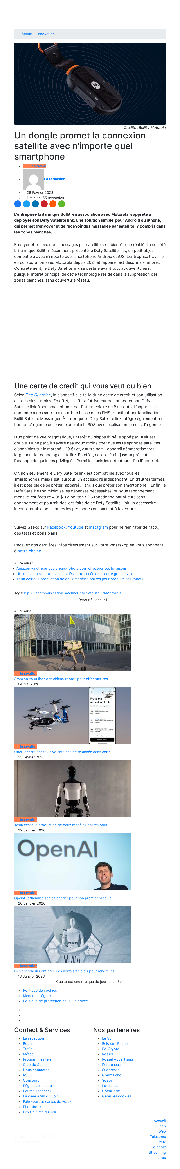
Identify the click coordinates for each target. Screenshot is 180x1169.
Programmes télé (37, 1059)
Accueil (28, 34)
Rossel (107, 1054)
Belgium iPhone (115, 1043)
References (111, 1064)
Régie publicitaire (37, 1085)
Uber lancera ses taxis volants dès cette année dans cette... (63, 752)
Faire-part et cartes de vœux (47, 1101)
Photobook (32, 1106)
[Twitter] (26, 203)
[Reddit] (52, 203)
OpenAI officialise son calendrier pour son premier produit (62, 898)
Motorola (113, 593)
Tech (162, 1126)
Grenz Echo (111, 1075)
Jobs (162, 1157)
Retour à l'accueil (92, 600)
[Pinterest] (44, 203)
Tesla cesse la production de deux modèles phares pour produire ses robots (79, 579)
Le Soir (108, 1038)
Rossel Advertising (117, 1059)
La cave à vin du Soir (40, 1096)
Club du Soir (33, 1064)
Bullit (33, 593)
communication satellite (57, 593)
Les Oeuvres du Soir (39, 1112)
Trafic (27, 1049)
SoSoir (107, 1080)
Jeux (162, 1142)
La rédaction (33, 1038)
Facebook (56, 527)
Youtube (75, 527)
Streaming (157, 1152)
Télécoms (158, 1136)
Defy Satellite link (91, 593)
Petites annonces (37, 1091)
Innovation (46, 34)
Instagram (98, 527)
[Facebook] (17, 203)
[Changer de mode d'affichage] (163, 13)
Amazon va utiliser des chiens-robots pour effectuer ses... (62, 679)
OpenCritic (111, 1091)
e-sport (159, 1147)
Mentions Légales (37, 995)
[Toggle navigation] (19, 5)
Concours (31, 1080)
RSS (26, 1075)
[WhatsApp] (61, 203)
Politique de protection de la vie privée (55, 1001)
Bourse (28, 1043)
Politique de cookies (40, 990)
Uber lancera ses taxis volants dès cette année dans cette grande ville (74, 573)
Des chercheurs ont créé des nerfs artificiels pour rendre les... (65, 971)
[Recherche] (164, 18)
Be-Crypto (110, 1049)
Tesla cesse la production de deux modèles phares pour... (62, 825)
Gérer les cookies (116, 1096)
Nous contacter (36, 1070)
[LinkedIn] (35, 203)
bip (26, 593)
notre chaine (29, 551)
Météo (28, 1054)
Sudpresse (110, 1070)
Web (162, 1131)
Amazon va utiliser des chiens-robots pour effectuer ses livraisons (71, 568)
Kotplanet (110, 1085)
